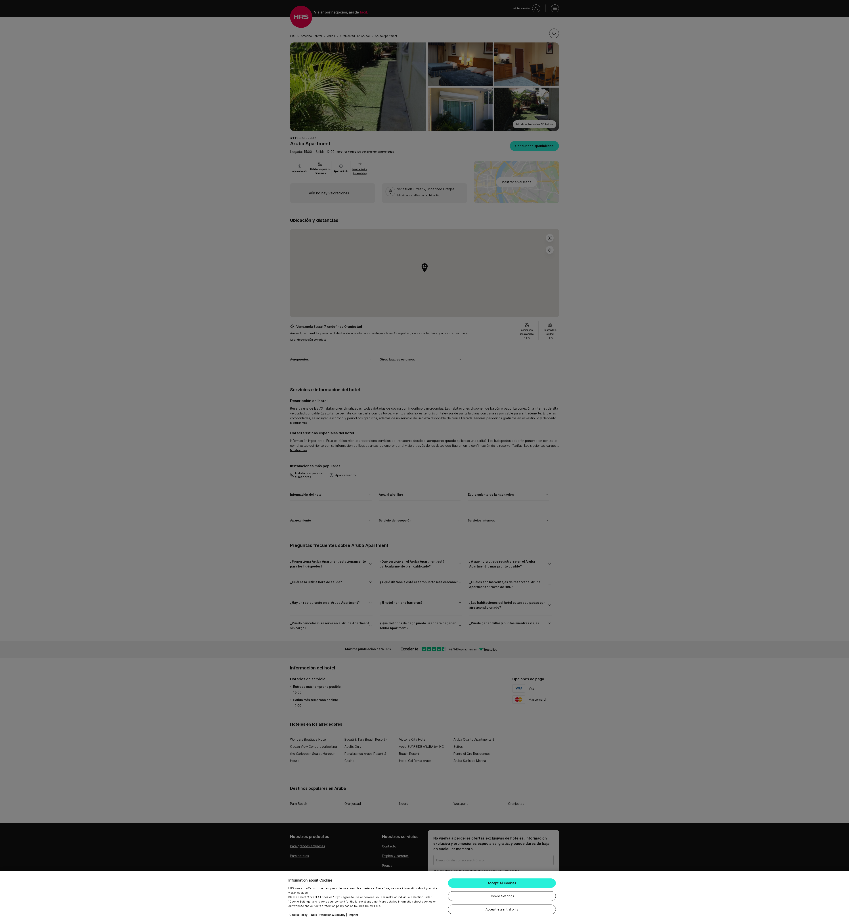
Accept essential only (502, 909)
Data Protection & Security (328, 914)
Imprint (353, 914)
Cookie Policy (298, 914)
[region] (424, 896)
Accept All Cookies (502, 883)
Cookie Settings (502, 896)
